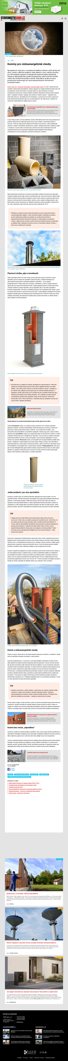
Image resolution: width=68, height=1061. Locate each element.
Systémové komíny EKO (16, 787)
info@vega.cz (20, 1022)
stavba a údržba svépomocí (21, 774)
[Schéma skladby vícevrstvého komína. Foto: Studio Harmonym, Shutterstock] (34, 372)
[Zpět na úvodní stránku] (13, 18)
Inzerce (31, 1057)
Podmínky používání (50, 1057)
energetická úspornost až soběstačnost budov (19, 777)
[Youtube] (46, 1052)
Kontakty (19, 1057)
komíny (10, 774)
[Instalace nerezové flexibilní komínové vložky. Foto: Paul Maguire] (34, 644)
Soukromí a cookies (39, 1057)
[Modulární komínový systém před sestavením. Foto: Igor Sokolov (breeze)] (34, 188)
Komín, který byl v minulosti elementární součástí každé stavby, (25, 87)
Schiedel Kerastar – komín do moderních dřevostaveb (24, 791)
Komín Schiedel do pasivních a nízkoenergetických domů (25, 789)
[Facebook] (41, 1052)
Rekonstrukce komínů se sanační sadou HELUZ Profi (24, 783)
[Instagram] (43, 1052)
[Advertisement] (34, 813)
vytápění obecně (44, 774)
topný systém (34, 774)
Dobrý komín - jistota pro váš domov (19, 793)
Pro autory (25, 1057)
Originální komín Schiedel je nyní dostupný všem (22, 785)
